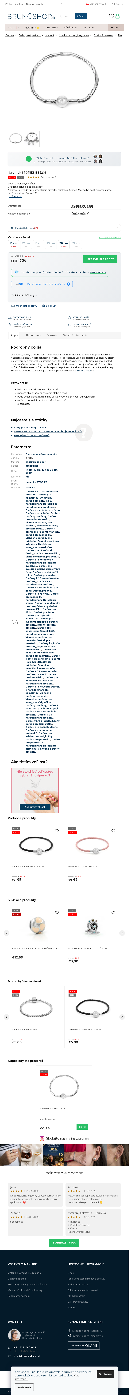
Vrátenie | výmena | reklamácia (24, 1272)
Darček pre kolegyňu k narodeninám (39, 561)
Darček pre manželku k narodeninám (42, 596)
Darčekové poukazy (78, 1301)
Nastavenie (24, 1387)
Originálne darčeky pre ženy (38, 704)
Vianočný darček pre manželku (43, 533)
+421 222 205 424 (25, 1347)
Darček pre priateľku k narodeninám (43, 742)
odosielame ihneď (82, 324)
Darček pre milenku (37, 593)
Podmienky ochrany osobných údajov (27, 1284)
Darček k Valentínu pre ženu (42, 707)
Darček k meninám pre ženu (43, 510)
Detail (82, 1126)
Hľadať (80, 16)
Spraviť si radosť (100, 259)
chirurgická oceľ (35, 462)
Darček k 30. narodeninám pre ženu (43, 657)
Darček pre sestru (45, 575)
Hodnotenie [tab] (33, 335)
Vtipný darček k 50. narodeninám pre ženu (42, 711)
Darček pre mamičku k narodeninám (40, 667)
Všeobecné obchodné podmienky (25, 1290)
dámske (30, 487)
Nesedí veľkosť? (81, 317)
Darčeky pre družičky (38, 720)
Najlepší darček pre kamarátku (41, 676)
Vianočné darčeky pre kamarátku (42, 527)
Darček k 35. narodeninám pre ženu (39, 716)
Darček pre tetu (42, 590)
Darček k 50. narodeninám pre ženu (40, 633)
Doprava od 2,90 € (22, 317)
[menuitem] (13, 27)
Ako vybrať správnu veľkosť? (32, 435)
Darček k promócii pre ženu (40, 530)
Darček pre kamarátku (38, 496)
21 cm (29, 472)
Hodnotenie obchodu (64, 1173)
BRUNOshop (83, 370)
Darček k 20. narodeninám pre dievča (42, 505)
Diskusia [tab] (52, 335)
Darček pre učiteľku (38, 513)
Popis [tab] (14, 335)
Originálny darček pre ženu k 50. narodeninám (39, 500)
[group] (36, 1017)
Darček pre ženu (44, 612)
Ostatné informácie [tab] (75, 335)
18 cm (37, 469)
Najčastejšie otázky (78, 1284)
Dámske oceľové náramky (41, 454)
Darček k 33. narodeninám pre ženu (39, 583)
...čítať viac (15, 196)
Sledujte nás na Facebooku (87, 1330)
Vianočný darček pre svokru (42, 556)
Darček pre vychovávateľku (41, 518)
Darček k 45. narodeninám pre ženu (39, 682)
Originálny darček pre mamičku (40, 654)
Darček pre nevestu (38, 686)
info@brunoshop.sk (27, 1356)
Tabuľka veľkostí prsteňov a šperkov (86, 1278)
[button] (36, 1040)
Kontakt (72, 1307)
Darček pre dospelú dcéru (41, 727)
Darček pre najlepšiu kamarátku (38, 617)
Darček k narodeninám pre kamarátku (43, 689)
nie (27, 476)
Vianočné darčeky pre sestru (38, 694)
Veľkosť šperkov (14, 4)
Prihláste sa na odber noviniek (83, 1290)
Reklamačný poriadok (19, 1295)
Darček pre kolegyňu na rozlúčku (39, 546)
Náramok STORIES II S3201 (53, 1108)
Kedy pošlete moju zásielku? (32, 427)
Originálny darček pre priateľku (39, 738)
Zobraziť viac (64, 1242)
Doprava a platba (35, 4)
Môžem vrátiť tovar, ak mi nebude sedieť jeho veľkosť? (48, 431)
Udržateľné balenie (23, 324)
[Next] (122, 933)
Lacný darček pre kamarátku (42, 722)
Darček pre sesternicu (38, 629)
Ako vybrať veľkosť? (110, 237)
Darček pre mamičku (46, 553)
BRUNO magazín (76, 1295)
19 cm (45, 469)
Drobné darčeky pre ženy (43, 515)
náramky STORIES (36, 482)
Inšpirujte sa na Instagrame (88, 1336)
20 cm (53, 469)
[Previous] (6, 933)
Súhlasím (105, 1374)
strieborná (32, 465)
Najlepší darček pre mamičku (41, 648)
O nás (71, 1272)
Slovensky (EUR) (98, 4)
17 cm (29, 469)
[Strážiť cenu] (49, 305)
